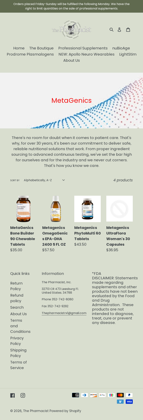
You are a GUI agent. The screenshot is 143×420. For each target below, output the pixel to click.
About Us (18, 313)
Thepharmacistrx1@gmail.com (64, 313)
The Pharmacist (36, 411)
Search (17, 307)
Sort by (15, 180)
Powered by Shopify (65, 411)
